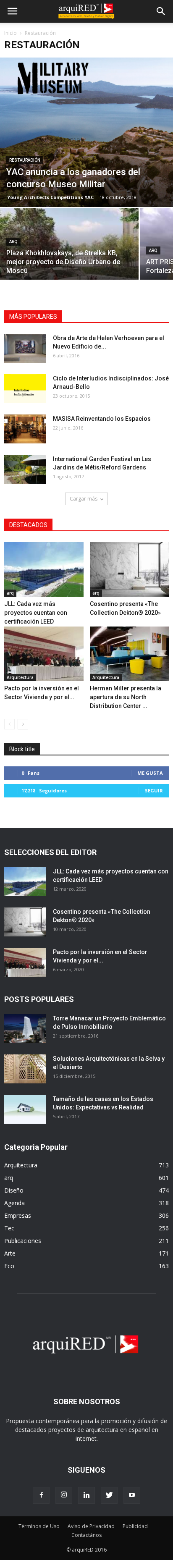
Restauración (24, 160)
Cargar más (83, 498)
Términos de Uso (39, 1526)
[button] (161, 11)
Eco (9, 1266)
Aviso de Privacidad (91, 1526)
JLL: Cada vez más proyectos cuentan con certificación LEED (35, 612)
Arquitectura (20, 677)
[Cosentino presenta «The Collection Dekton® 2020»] (129, 569)
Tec (9, 1228)
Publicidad (135, 1526)
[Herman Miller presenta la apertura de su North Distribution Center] (129, 654)
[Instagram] (63, 1495)
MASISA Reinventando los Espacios (102, 418)
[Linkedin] (86, 1495)
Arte (10, 1253)
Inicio (10, 33)
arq (13, 241)
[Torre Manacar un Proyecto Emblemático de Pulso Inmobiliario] (25, 1028)
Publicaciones (22, 1241)
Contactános (86, 1535)
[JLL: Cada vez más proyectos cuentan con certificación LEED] (44, 569)
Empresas (17, 1215)
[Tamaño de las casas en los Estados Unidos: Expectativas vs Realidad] (25, 1109)
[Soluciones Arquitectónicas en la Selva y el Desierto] (25, 1068)
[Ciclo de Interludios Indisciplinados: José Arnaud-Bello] (25, 388)
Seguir (154, 790)
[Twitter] (109, 1495)
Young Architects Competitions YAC (50, 197)
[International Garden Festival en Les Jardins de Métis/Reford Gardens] (25, 469)
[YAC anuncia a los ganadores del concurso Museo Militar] (86, 132)
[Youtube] (131, 1495)
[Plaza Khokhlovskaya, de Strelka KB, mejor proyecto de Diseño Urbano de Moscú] (69, 260)
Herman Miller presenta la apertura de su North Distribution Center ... (125, 697)
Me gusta (150, 773)
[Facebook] (41, 1495)
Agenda (14, 1203)
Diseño (14, 1190)
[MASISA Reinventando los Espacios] (25, 428)
